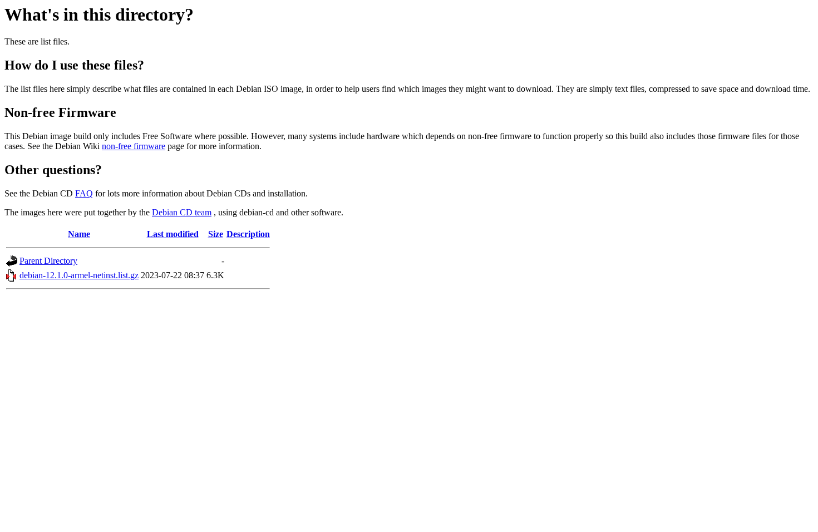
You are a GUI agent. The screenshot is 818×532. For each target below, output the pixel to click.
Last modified (173, 234)
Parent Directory (48, 260)
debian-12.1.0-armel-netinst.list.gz (79, 275)
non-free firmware (133, 146)
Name (79, 234)
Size (215, 234)
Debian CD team (181, 212)
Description (248, 234)
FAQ (84, 193)
